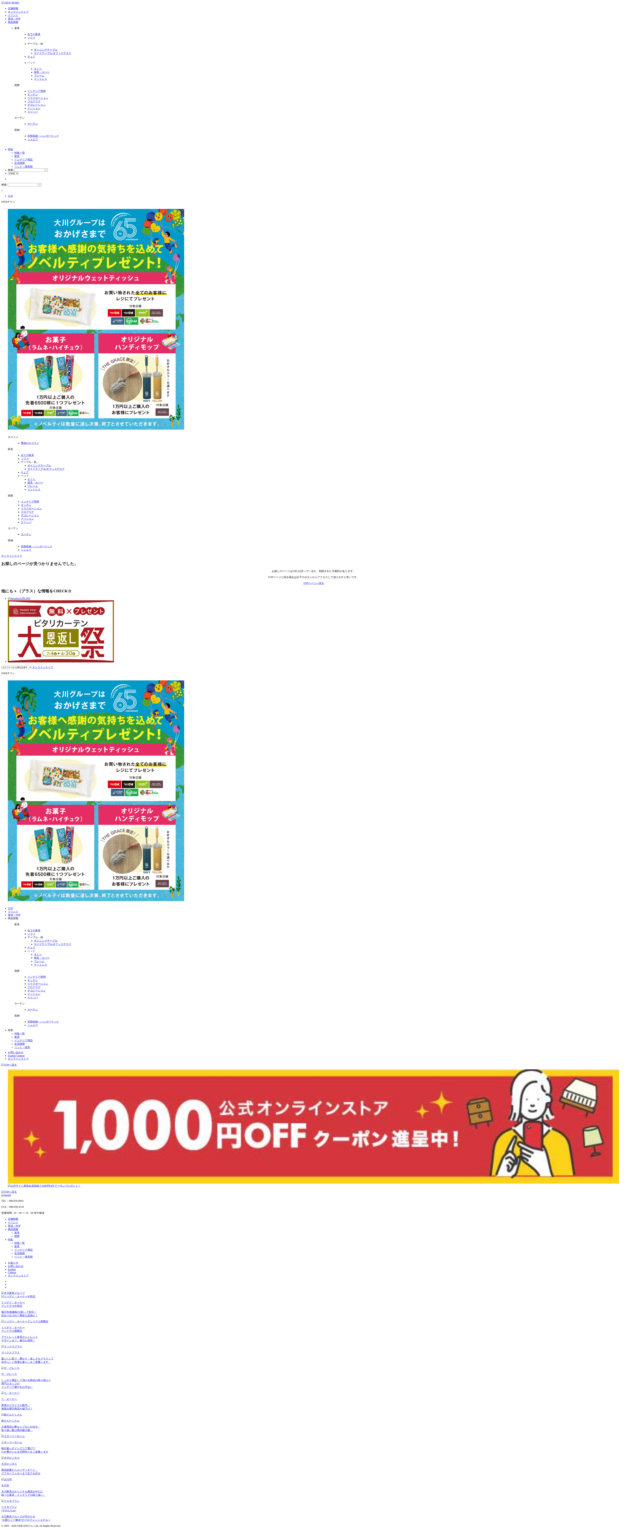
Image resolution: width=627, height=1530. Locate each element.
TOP (10, 196)
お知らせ (13, 1262)
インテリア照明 (36, 91)
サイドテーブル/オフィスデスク (52, 53)
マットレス (40, 79)
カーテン (32, 123)
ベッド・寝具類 (23, 166)
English (12, 1055)
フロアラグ (33, 101)
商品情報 (13, 22)
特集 (10, 149)
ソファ (31, 37)
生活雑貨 (19, 163)
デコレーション (36, 104)
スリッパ (32, 111)
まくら (38, 68)
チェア (31, 56)
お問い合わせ (16, 1052)
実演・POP (14, 18)
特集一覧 (19, 152)
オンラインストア (18, 11)
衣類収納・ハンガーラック (43, 136)
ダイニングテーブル (45, 49)
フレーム (39, 75)
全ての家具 (33, 34)
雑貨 (17, 1236)
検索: (11, 170)
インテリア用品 (23, 159)
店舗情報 (13, 8)
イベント (13, 15)
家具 (17, 156)
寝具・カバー (42, 72)
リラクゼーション (37, 98)
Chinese (20, 1055)
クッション (33, 108)
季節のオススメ (30, 443)
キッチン (32, 94)
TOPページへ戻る (313, 583)
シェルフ (32, 139)
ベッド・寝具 (22, 1047)
